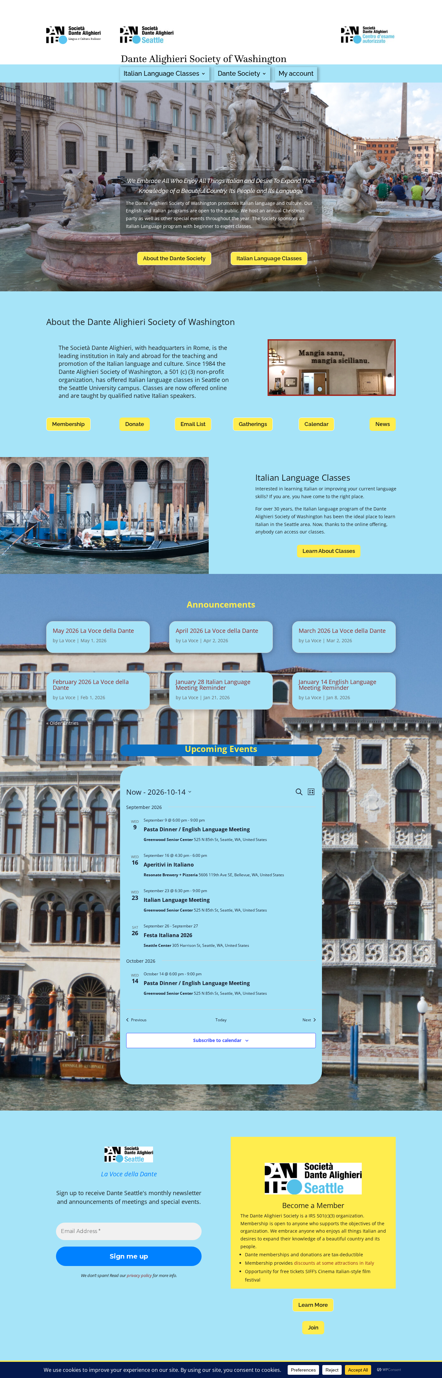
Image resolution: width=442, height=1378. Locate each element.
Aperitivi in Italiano (169, 864)
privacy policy (139, 1275)
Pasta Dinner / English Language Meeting (197, 829)
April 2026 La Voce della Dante (217, 630)
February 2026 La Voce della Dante (91, 684)
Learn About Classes (329, 551)
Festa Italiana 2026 (168, 935)
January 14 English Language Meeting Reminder (337, 684)
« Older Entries (62, 723)
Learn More (313, 1305)
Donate (134, 424)
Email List (193, 424)
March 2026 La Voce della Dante (342, 630)
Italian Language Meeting (177, 899)
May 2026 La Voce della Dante (93, 630)
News (382, 424)
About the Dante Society (174, 258)
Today (221, 1020)
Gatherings (253, 424)
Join (313, 1327)
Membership (68, 424)
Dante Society (239, 74)
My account (296, 74)
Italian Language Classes (161, 74)
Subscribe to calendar (217, 1040)
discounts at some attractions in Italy (334, 1263)
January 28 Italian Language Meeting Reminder (213, 684)
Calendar (316, 424)
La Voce (67, 640)
